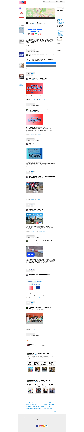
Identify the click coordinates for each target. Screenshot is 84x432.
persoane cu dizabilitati (34, 408)
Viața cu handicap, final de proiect (38, 78)
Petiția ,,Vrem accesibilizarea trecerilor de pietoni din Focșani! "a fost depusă (42, 177)
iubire (36, 406)
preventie (28, 410)
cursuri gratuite (40, 404)
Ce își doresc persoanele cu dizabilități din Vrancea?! (40, 308)
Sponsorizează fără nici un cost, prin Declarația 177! (41, 55)
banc (49, 402)
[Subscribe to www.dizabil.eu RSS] (27, 341)
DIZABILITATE (33, 45)
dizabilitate (44, 45)
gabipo (35, 345)
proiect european (42, 99)
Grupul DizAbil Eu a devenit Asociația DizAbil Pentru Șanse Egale (41, 109)
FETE (39, 419)
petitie (39, 199)
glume (34, 406)
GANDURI (59, 17)
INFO (44, 1)
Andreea (34, 309)
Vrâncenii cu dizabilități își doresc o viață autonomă (39, 275)
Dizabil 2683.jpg (51, 385)
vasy (34, 57)
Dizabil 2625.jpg (37, 385)
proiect (40, 166)
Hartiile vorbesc (60, 28)
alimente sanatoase (41, 402)
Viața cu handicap (33, 143)
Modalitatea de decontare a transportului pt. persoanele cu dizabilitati (21, 35)
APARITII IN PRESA (49, 419)
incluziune (40, 45)
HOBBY (59, 18)
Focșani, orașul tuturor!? (29, 363)
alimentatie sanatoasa (33, 402)
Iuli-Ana (34, 23)
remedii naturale (35, 410)
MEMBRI (35, 419)
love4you (31, 344)
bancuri (52, 402)
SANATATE (60, 19)
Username (59, 39)
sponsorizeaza (40, 68)
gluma (31, 406)
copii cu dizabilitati (33, 404)
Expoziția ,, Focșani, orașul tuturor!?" (39, 353)
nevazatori (47, 406)
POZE (44, 419)
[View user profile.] (27, 23)
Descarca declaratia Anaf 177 (41, 66)
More (55, 411)
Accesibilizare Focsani (50, 1)
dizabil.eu (32, 68)
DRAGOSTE (60, 16)
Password (59, 43)
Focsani (27, 406)
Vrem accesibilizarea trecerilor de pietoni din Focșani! (40, 241)
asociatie (39, 134)
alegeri (27, 402)
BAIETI (41, 419)
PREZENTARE (62, 1)
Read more (28, 51)
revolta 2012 (42, 410)
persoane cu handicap (47, 408)
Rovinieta (59, 33)
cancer (27, 404)
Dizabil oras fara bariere (30, 385)
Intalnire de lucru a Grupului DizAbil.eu (39, 380)
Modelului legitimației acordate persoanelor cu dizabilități (21, 47)
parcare (47, 45)
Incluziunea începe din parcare (37, 22)
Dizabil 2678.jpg (44, 385)
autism (46, 402)
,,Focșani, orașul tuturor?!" (36, 209)
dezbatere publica (42, 231)
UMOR (59, 20)
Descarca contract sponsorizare (40, 63)
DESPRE (57, 1)
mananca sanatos (41, 406)
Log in (32, 51)
